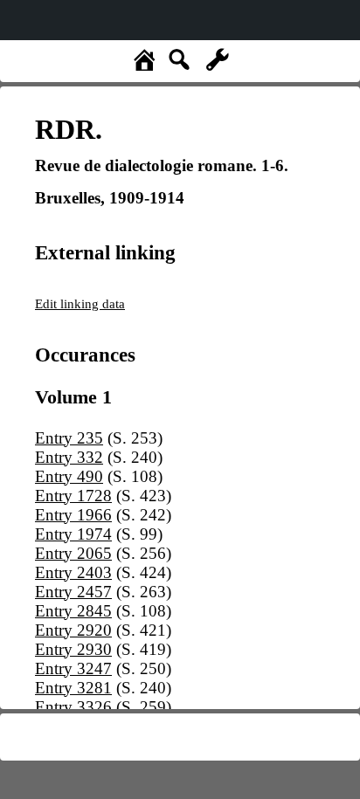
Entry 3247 (73, 668)
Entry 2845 (73, 611)
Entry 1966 (73, 515)
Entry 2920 (73, 630)
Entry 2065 (73, 553)
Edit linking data (80, 303)
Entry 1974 (73, 534)
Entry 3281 (73, 687)
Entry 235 (69, 438)
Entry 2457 (73, 591)
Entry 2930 (73, 649)
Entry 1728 (73, 495)
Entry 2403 (73, 572)
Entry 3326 (73, 707)
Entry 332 (69, 457)
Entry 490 (69, 476)
